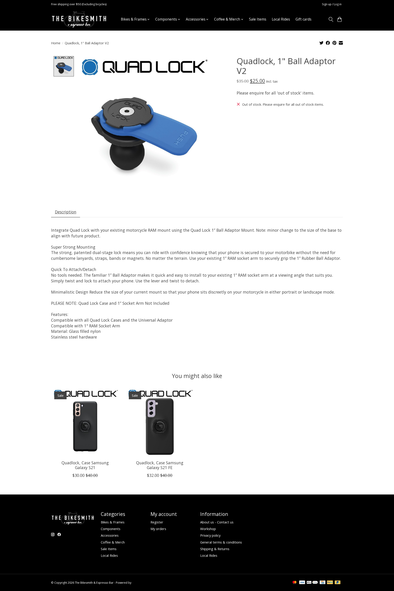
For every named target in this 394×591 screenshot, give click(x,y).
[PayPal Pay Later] (338, 582)
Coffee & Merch (113, 542)
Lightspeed (139, 583)
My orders (158, 528)
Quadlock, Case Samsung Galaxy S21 (85, 465)
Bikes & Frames (112, 522)
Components (110, 528)
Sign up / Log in (332, 4)
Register (156, 522)
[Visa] (302, 582)
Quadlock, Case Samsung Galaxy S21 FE (159, 465)
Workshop (208, 528)
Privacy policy (210, 535)
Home (55, 43)
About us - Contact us (216, 522)
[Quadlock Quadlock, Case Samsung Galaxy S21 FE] (160, 422)
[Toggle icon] (330, 19)
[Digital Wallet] (312, 582)
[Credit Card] (322, 582)
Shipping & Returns (214, 548)
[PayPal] (330, 582)
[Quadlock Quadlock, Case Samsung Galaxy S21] (85, 422)
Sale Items (257, 19)
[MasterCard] (295, 582)
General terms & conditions (221, 542)
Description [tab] (65, 212)
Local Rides (281, 19)
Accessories (110, 535)
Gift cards (303, 19)
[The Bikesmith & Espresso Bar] (79, 19)
